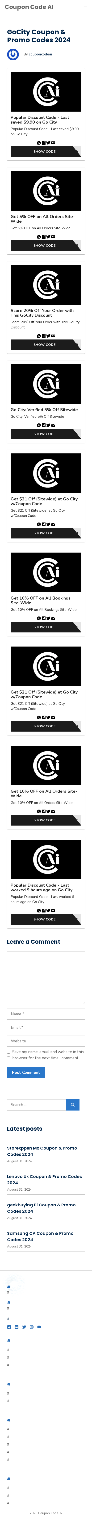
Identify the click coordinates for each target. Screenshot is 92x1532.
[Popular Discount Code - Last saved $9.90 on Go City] (46, 92)
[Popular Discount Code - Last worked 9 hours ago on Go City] (46, 859)
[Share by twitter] (48, 143)
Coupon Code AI (29, 7)
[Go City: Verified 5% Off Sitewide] (46, 384)
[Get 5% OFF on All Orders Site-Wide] (46, 191)
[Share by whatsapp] (39, 143)
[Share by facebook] (43, 143)
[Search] (72, 1105)
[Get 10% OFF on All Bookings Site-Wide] (46, 572)
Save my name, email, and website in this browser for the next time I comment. (48, 1055)
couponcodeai (40, 54)
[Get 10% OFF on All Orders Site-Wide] (46, 765)
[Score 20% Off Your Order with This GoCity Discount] (46, 285)
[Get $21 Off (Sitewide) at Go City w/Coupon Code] (46, 473)
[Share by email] (53, 143)
